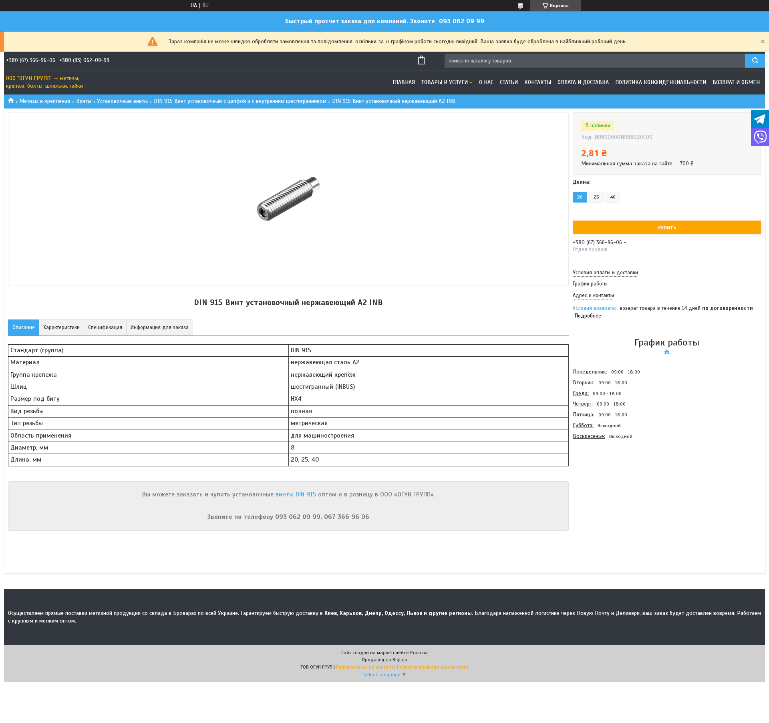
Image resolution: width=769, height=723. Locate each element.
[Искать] (755, 61)
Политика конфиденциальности (660, 82)
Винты (83, 101)
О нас (486, 82)
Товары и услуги (444, 82)
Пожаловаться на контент (364, 667)
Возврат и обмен (736, 82)
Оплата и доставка (583, 82)
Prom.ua (419, 652)
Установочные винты (122, 101)
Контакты (537, 82)
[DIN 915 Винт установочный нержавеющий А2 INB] (601, 485)
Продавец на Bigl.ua (384, 660)
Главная (404, 82)
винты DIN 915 (296, 494)
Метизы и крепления (44, 101)
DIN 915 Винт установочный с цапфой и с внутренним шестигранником (240, 101)
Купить (667, 228)
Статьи (509, 82)
